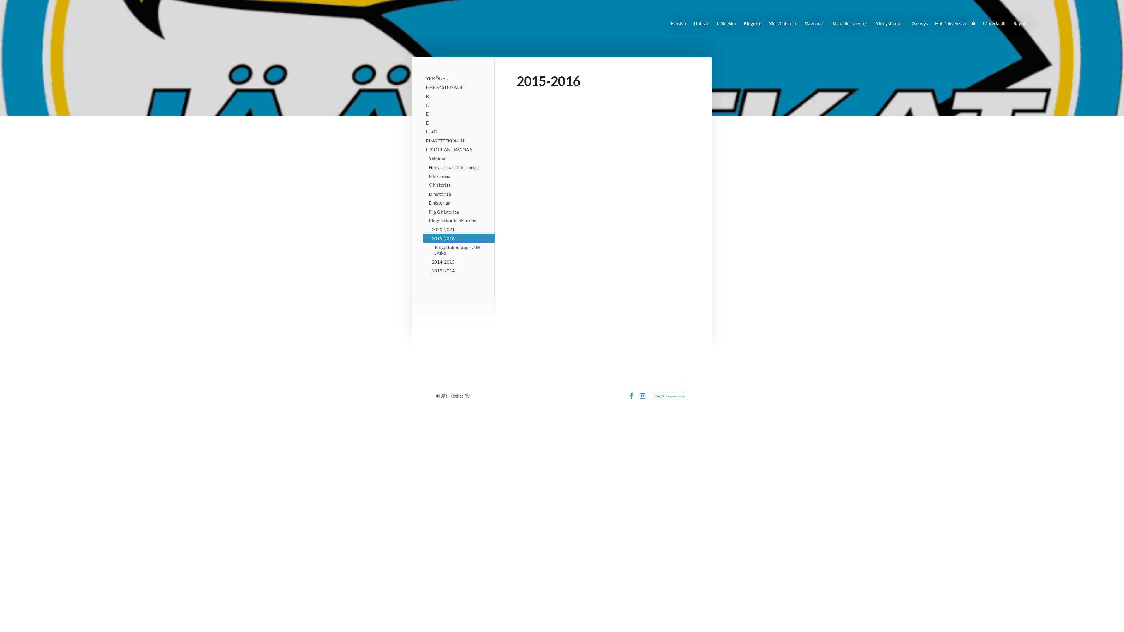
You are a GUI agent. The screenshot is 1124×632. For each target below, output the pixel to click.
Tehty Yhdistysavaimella (669, 396)
